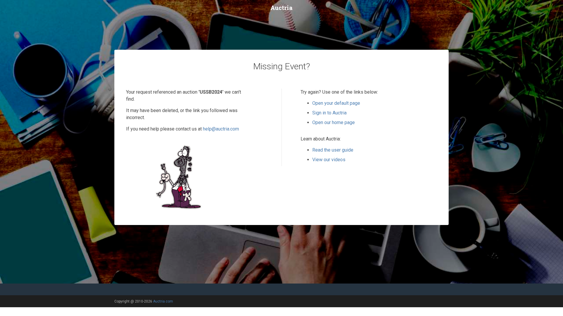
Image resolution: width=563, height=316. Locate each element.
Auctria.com (163, 301)
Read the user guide (332, 150)
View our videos (328, 159)
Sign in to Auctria (329, 113)
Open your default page (336, 103)
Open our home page (333, 122)
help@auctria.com (221, 129)
